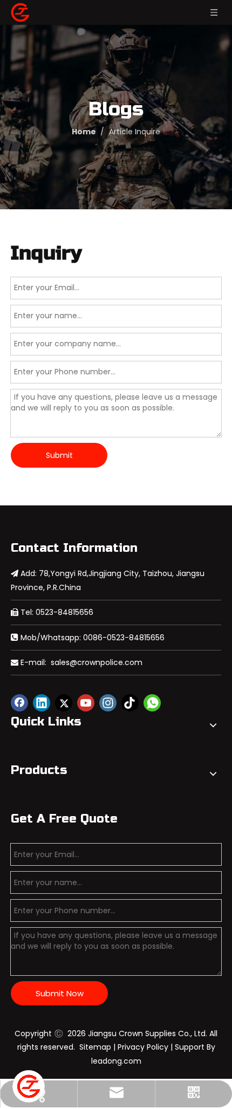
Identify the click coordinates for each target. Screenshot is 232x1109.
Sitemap (95, 1047)
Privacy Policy (143, 1047)
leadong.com (116, 1061)
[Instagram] (108, 702)
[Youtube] (85, 702)
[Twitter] (63, 702)
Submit (59, 455)
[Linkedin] (41, 702)
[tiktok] (130, 702)
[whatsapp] (152, 702)
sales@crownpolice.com (96, 662)
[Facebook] (19, 702)
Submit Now (60, 993)
